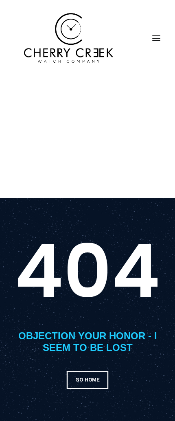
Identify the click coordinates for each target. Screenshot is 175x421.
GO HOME (87, 379)
